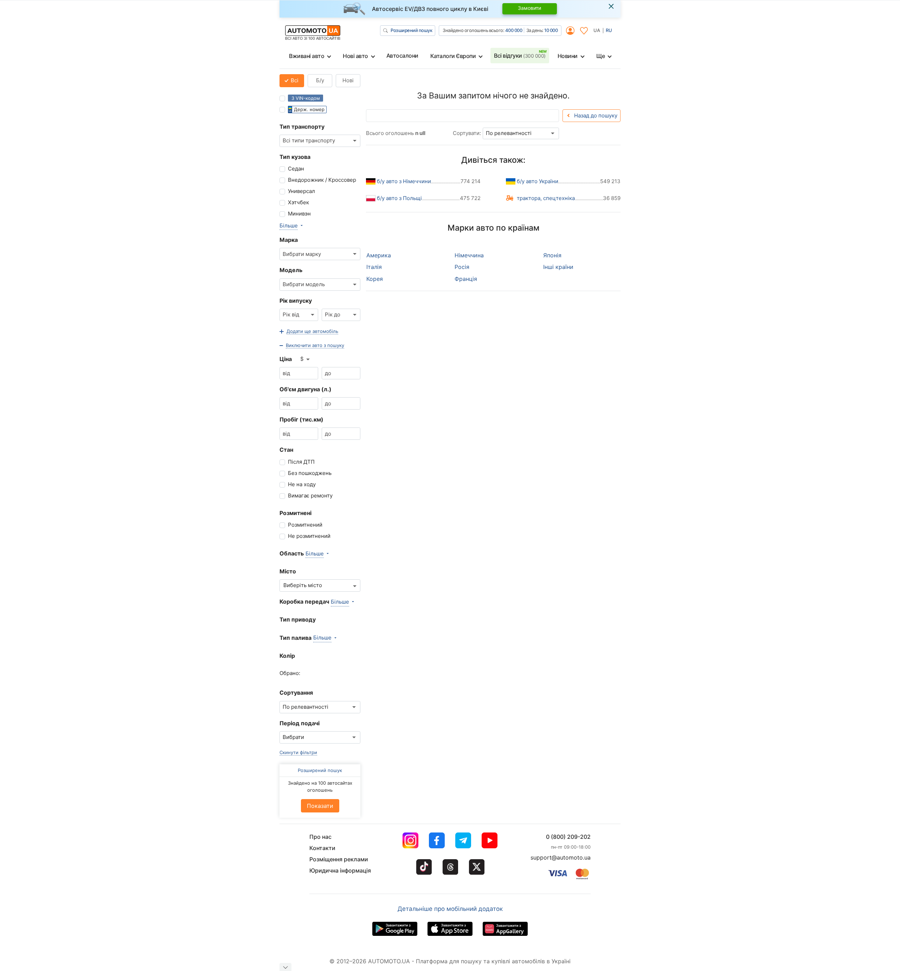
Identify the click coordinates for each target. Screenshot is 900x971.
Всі (293, 80)
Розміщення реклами (338, 859)
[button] (308, 331)
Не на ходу (302, 484)
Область (291, 553)
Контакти (322, 847)
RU (609, 30)
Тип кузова (294, 156)
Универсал (301, 191)
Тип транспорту (301, 126)
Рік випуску (295, 300)
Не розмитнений (309, 536)
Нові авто (355, 55)
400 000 (513, 30)
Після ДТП (301, 461)
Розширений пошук (411, 30)
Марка (288, 239)
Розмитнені (295, 512)
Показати (320, 806)
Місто (287, 571)
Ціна (285, 358)
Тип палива (295, 637)
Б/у (320, 80)
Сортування (296, 692)
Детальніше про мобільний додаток (450, 908)
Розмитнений (305, 524)
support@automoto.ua (561, 857)
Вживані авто (306, 55)
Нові (348, 80)
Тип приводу (297, 619)
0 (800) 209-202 (568, 836)
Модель (290, 270)
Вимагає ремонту (310, 495)
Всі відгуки (520, 55)
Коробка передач (304, 601)
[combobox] (319, 141)
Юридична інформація (340, 870)
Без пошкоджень (310, 473)
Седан (296, 168)
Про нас (320, 836)
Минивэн (299, 213)
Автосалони (402, 55)
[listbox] (305, 359)
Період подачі (299, 723)
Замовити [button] (529, 8)
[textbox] (306, 585)
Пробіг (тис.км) (301, 419)
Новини (568, 55)
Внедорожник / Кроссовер (322, 179)
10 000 (551, 30)
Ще (600, 55)
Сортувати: (467, 133)
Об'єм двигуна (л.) (305, 389)
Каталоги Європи (453, 55)
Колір (287, 655)
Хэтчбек (298, 202)
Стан (286, 449)
